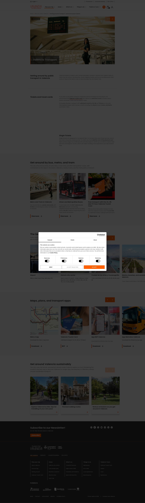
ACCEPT (94, 267)
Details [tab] (72, 240)
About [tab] (95, 240)
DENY (50, 267)
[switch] (64, 261)
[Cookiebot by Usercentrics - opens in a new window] (98, 235)
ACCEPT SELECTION (72, 267)
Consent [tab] (50, 240)
